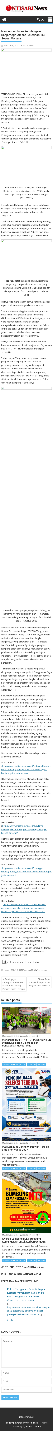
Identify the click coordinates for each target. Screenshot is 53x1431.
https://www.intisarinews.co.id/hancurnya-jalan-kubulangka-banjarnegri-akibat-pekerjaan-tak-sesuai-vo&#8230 (28, 1311)
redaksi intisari (28, 1036)
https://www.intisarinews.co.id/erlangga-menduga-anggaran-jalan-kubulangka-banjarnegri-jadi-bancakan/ (26, 872)
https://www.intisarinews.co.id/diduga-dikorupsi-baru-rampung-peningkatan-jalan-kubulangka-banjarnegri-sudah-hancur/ (26, 769)
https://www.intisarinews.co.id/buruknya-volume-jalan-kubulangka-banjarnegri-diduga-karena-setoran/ (24, 829)
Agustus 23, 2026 (11, 1036)
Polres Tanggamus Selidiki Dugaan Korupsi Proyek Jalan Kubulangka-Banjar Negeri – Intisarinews (26, 1292)
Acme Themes (33, 1426)
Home (6, 970)
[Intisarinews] (4, 19)
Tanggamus (42, 970)
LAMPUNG (32, 970)
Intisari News (28, 45)
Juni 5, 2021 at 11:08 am (21, 1300)
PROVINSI (41, 1064)
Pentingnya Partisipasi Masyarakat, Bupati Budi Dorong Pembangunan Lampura (13, 984)
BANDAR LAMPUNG (10, 1064)
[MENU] (50, 19)
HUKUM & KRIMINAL (18, 970)
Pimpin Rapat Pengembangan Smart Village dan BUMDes (40, 982)
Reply (10, 1320)
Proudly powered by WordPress (21, 1422)
